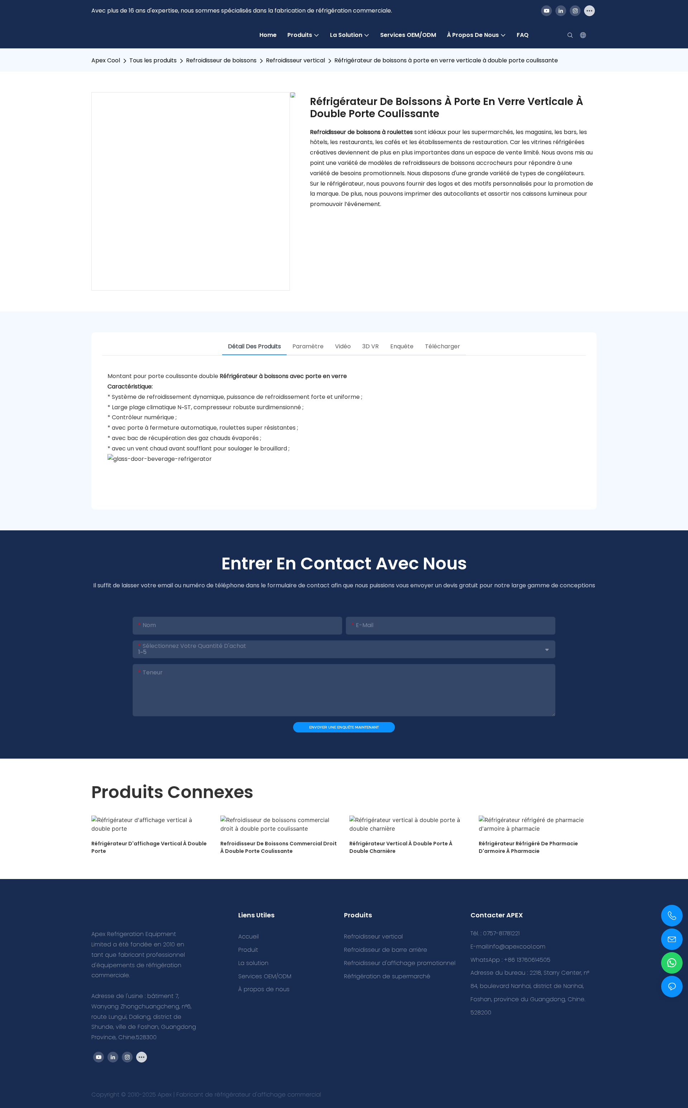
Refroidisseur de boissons (221, 60)
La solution (253, 963)
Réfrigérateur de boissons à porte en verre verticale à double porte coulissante (446, 60)
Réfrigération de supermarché (387, 976)
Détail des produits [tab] (254, 346)
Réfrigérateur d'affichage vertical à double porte (149, 847)
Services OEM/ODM (264, 976)
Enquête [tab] (402, 346)
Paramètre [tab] (308, 346)
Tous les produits (153, 60)
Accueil (248, 936)
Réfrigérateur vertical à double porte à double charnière (401, 847)
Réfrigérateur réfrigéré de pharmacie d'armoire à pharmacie (528, 847)
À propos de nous (264, 989)
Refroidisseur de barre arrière (385, 950)
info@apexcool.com (516, 946)
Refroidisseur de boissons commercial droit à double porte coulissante (278, 847)
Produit (248, 950)
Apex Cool (105, 60)
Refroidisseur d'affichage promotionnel (399, 963)
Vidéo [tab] (343, 346)
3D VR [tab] (370, 346)
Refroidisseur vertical (295, 60)
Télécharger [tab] (442, 346)
